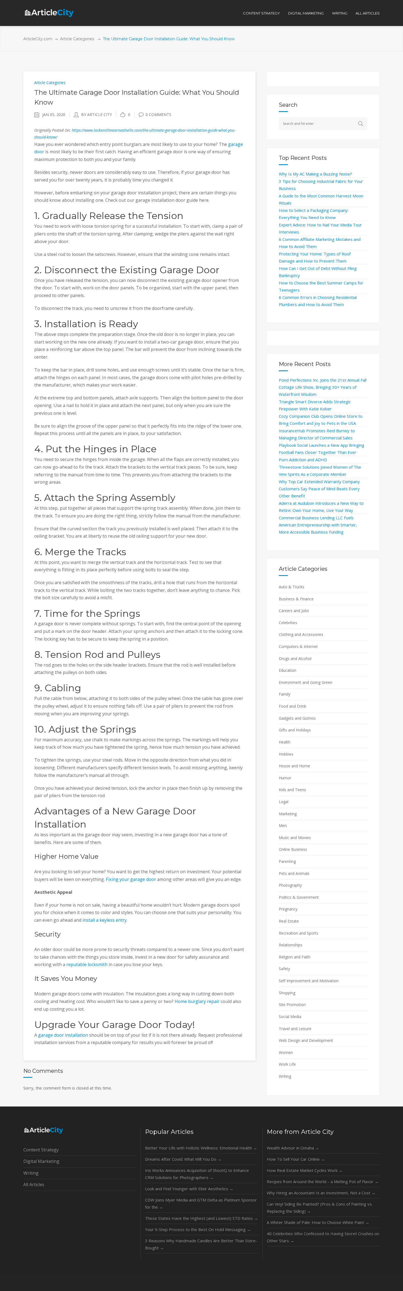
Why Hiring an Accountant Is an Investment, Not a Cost (321, 1192)
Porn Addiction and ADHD (303, 459)
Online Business (293, 849)
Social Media (290, 1016)
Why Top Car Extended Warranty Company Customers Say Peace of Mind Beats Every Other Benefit (319, 488)
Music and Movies (295, 837)
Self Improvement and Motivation (309, 980)
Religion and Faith (294, 956)
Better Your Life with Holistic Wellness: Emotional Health (201, 1148)
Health (284, 742)
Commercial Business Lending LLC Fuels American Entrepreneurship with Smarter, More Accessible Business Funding (318, 525)
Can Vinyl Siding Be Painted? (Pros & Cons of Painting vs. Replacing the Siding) (320, 1207)
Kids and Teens (292, 789)
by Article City (96, 114)
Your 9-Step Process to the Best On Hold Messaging (198, 1229)
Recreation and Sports (298, 933)
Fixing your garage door (131, 879)
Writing (285, 1076)
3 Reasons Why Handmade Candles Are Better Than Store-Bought (201, 1244)
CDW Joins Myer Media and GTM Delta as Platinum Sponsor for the (201, 1203)
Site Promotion (292, 1004)
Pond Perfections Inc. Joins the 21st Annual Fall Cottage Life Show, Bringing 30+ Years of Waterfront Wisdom (323, 387)
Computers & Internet (298, 646)
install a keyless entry (105, 920)
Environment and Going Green (305, 682)
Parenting (287, 861)
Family (284, 694)
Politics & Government (299, 897)
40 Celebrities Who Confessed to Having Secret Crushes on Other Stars (323, 1237)
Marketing (288, 813)
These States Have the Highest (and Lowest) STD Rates (201, 1218)
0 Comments (158, 114)
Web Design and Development (306, 1040)
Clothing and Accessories (301, 634)
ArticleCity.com (37, 38)
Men (283, 825)
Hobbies (286, 754)
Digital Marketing (41, 1161)
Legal (283, 801)
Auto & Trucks (291, 586)
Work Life (287, 1064)
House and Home (294, 765)
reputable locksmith (86, 964)
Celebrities (288, 622)
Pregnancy (288, 909)
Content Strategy (41, 1150)
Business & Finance (296, 598)
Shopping (287, 992)
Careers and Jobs (294, 610)
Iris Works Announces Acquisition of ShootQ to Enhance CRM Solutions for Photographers (197, 1174)
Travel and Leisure (295, 1028)
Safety (284, 968)
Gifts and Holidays (295, 730)
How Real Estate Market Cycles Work (305, 1170)
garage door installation (63, 1035)
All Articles (33, 1185)
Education (287, 670)
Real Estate (289, 921)
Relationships (290, 944)
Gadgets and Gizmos (297, 718)
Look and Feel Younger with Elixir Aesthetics (189, 1188)
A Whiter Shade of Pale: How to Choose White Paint (318, 1222)
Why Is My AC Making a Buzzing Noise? (315, 174)
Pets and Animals (294, 873)
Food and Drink (292, 706)
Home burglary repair (197, 1001)
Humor (285, 777)
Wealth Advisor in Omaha (293, 1148)
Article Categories (77, 38)
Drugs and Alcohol (295, 658)
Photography (290, 885)
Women (286, 1052)
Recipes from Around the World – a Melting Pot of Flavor (323, 1181)
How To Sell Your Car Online (296, 1159)
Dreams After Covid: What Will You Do (183, 1159)
